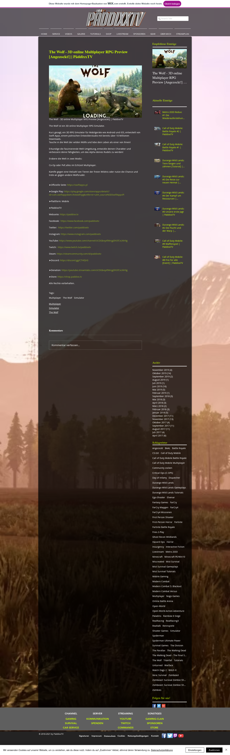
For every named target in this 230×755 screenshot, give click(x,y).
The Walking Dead (176, 650)
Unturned (157, 665)
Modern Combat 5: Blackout (166, 586)
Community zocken (162, 467)
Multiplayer (55, 297)
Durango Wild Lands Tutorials (167, 492)
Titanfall (168, 660)
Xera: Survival (159, 675)
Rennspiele (168, 625)
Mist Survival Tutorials (164, 571)
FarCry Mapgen (160, 507)
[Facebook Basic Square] (154, 706)
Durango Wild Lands (163, 482)
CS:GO (155, 453)
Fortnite (178, 522)
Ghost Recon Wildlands (164, 536)
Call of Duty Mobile (171, 453)
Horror (170, 541)
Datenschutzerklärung (162, 750)
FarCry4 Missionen (162, 512)
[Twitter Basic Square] (159, 706)
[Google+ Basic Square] (163, 706)
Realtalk (156, 625)
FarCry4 (174, 507)
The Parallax (158, 650)
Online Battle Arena (162, 601)
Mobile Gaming (160, 576)
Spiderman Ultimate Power (166, 640)
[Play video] (95, 91)
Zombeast (174, 675)
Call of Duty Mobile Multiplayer (168, 462)
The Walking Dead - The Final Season (169, 655)
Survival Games (160, 645)
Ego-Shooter (158, 497)
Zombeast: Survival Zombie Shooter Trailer (169, 684)
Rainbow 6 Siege (171, 615)
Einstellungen (195, 750)
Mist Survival (172, 561)
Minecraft (157, 556)
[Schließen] (226, 750)
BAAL (167, 448)
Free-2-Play (158, 532)
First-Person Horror (162, 522)
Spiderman (158, 635)
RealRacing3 (172, 620)
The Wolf (67, 297)
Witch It (172, 670)
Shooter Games (160, 630)
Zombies (156, 689)
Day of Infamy (159, 477)
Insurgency (158, 546)
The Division (176, 645)
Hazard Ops (158, 541)
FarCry (173, 502)
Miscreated (158, 561)
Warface (168, 665)
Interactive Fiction (175, 546)
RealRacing (158, 620)
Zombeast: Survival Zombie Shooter (169, 679)
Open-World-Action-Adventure (168, 610)
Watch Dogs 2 (159, 670)
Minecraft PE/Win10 (174, 556)
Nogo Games (173, 596)
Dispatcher (174, 477)
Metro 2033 (172, 551)
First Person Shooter (163, 517)
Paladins (156, 615)
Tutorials (178, 660)
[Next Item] (181, 58)
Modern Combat (160, 581)
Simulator (79, 297)
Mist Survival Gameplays (165, 566)
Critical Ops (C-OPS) (162, 472)
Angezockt (157, 448)
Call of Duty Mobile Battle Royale (169, 458)
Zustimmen (214, 750)
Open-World (158, 606)
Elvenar (171, 497)
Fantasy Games (160, 502)
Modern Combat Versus (164, 591)
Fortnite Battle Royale (163, 527)
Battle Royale (179, 448)
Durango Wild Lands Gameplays (169, 487)
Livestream (158, 551)
